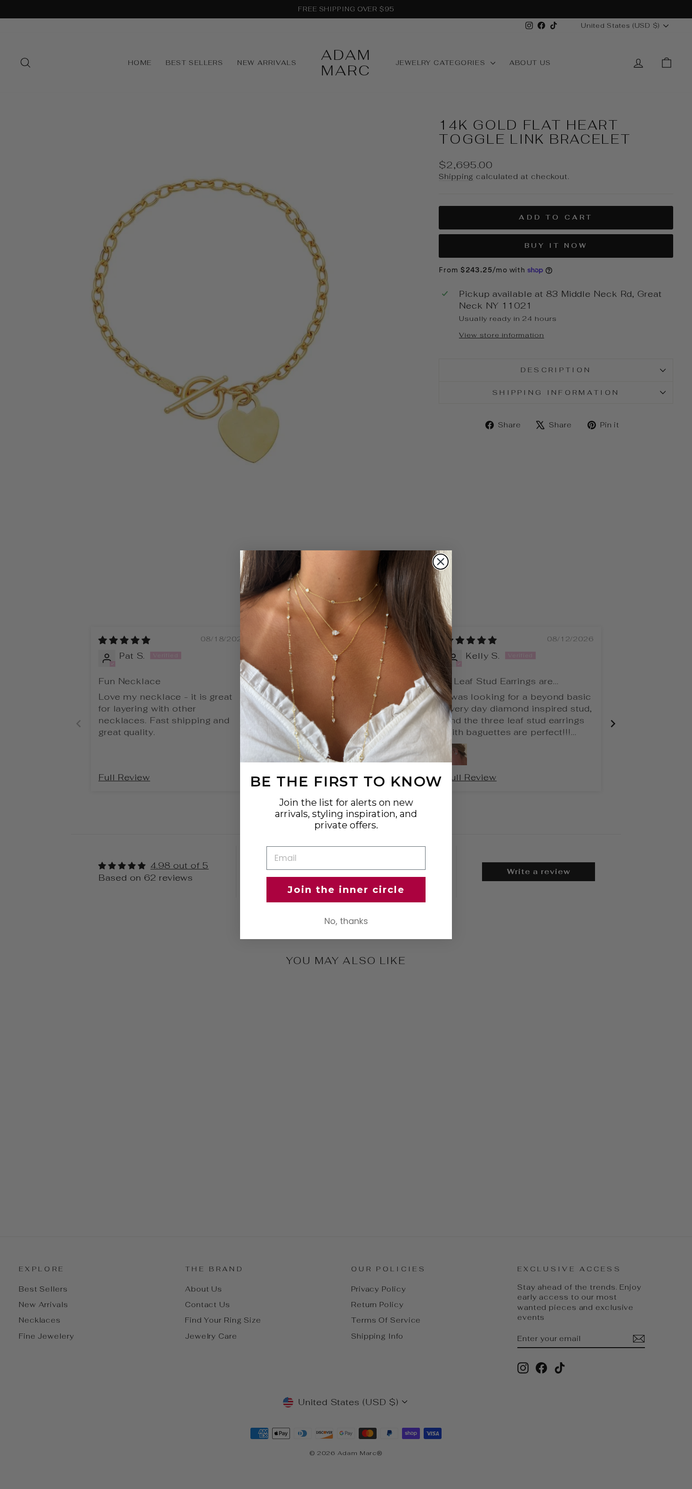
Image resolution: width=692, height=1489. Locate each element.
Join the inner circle (346, 889)
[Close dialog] (440, 561)
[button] (346, 656)
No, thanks (346, 921)
